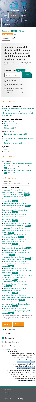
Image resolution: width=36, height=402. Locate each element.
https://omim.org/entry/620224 (14, 143)
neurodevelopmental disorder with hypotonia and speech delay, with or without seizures (16, 230)
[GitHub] (5, 393)
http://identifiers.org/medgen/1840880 (17, 134)
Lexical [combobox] (9, 92)
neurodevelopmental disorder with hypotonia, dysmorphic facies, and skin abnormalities (15, 210)
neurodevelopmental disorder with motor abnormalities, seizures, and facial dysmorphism (17, 277)
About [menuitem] (25, 20)
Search (26, 75)
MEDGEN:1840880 (10, 123)
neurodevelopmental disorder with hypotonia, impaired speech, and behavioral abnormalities (16, 270)
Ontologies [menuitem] (13, 16)
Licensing (20, 399)
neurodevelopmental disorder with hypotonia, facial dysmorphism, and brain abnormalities (16, 199)
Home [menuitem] (5, 16)
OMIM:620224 (9, 126)
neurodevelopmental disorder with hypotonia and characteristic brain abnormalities (14, 241)
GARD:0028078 (9, 121)
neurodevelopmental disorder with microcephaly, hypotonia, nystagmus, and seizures (16, 311)
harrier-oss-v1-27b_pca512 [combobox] (13, 183)
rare (5, 149)
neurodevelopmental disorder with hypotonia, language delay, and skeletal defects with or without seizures (15, 192)
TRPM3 (14, 168)
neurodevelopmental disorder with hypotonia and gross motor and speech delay (15, 284)
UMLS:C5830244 (10, 128)
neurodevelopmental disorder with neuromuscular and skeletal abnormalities (14, 290)
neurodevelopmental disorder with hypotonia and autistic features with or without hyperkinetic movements (17, 297)
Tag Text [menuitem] (23, 16)
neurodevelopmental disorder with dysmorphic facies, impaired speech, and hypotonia (15, 252)
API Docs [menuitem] (6, 20)
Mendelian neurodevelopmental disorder (18, 164)
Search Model (10, 90)
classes (22, 31)
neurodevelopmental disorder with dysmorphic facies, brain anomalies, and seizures (15, 264)
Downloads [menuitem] (7, 25)
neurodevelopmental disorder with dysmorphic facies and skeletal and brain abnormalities (16, 304)
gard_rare (7, 151)
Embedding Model (8, 181)
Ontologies (5, 31)
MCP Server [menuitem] (16, 20)
